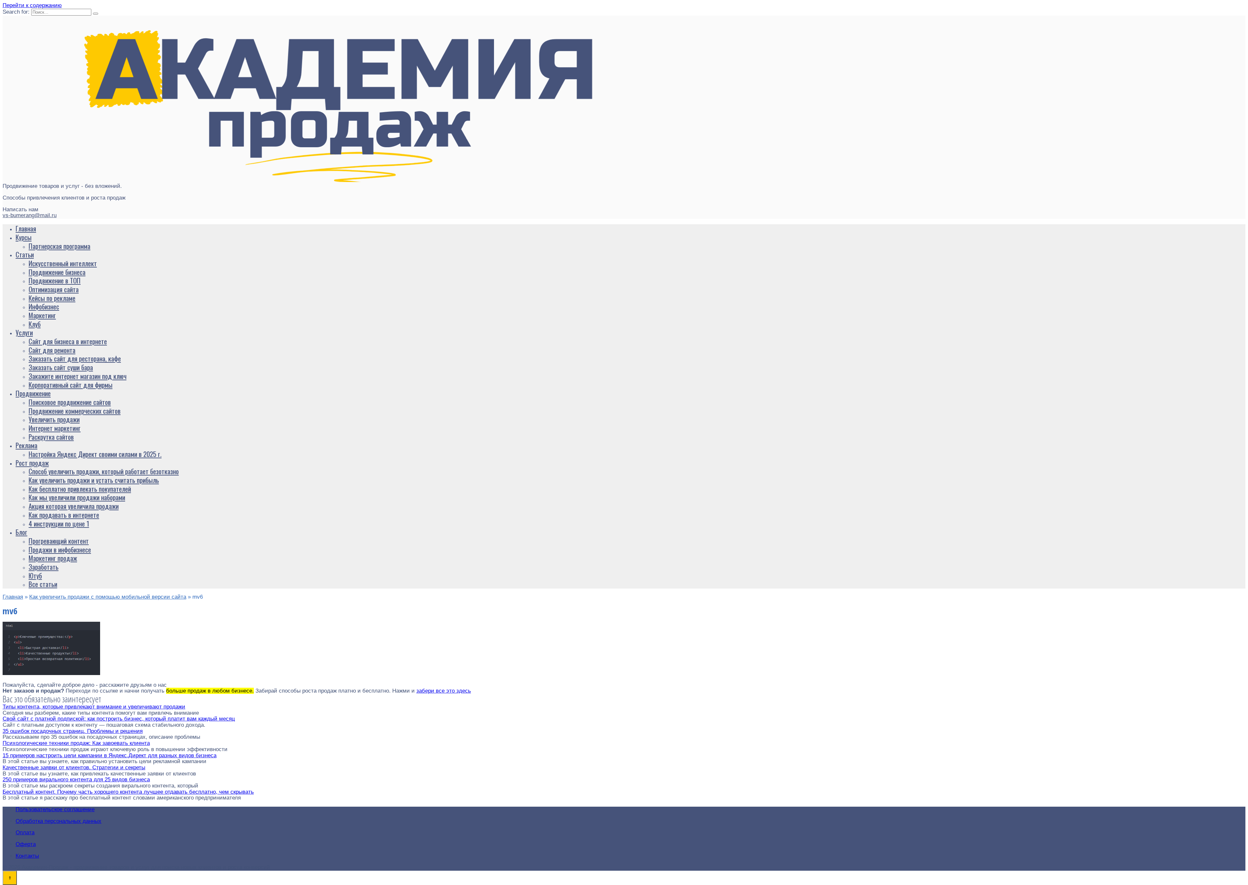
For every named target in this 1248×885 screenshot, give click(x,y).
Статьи (25, 254)
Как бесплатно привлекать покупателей (80, 489)
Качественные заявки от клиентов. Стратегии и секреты (74, 767)
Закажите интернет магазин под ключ (77, 376)
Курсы (24, 237)
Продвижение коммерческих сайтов (75, 411)
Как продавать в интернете (64, 515)
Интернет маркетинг (55, 428)
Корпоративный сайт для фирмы (70, 385)
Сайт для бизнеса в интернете (68, 341)
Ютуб (35, 575)
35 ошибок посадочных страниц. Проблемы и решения (73, 731)
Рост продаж (32, 463)
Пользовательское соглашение (55, 809)
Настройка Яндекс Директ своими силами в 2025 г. (95, 454)
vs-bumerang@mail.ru (30, 215)
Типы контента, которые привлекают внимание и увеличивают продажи (94, 707)
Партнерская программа (59, 246)
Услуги (24, 332)
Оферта (26, 844)
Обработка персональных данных (58, 821)
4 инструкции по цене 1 (59, 523)
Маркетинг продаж (53, 558)
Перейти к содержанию (32, 5)
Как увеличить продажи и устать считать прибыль (94, 480)
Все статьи (43, 584)
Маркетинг (42, 315)
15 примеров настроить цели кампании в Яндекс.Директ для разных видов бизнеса (109, 755)
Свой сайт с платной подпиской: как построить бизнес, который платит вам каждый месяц (119, 719)
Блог (21, 532)
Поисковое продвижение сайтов (70, 402)
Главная (26, 228)
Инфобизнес (44, 306)
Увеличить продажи (54, 419)
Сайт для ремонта (52, 350)
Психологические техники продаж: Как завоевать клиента (76, 743)
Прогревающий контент (59, 541)
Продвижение (33, 393)
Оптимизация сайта (54, 289)
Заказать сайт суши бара (61, 367)
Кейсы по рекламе (52, 298)
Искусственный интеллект (63, 263)
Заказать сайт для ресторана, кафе (75, 358)
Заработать (43, 567)
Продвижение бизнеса (57, 272)
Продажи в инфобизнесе (60, 549)
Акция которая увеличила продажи (74, 506)
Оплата (25, 832)
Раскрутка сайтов (51, 437)
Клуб (35, 324)
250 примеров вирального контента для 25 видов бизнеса (76, 779)
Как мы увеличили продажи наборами (77, 497)
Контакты (27, 856)
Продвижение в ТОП (55, 280)
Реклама (26, 445)
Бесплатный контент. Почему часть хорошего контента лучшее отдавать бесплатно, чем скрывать (128, 792)
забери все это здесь (443, 691)
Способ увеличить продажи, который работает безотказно (104, 471)
